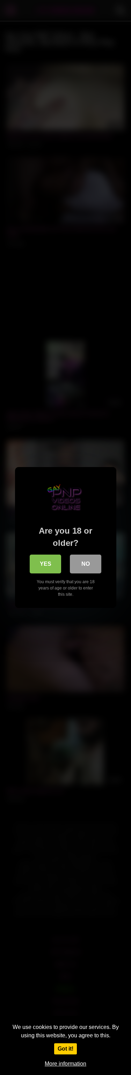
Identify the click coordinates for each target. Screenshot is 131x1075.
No (85, 564)
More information (65, 1064)
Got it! (65, 1049)
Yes (45, 564)
